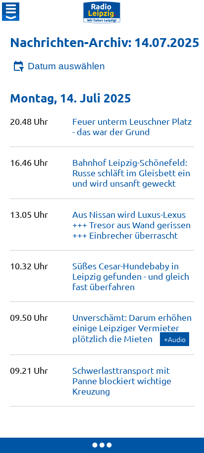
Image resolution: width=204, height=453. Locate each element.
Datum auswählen (66, 66)
